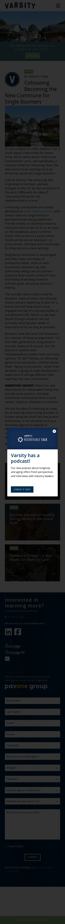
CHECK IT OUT (22, 489)
